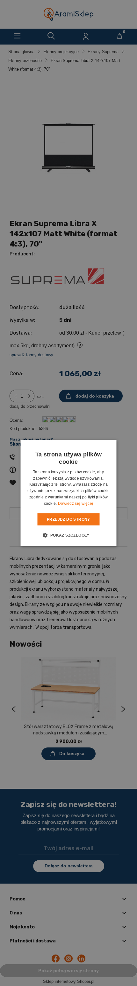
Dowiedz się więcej (75, 503)
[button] (68, 535)
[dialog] (68, 493)
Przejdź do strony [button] (68, 519)
